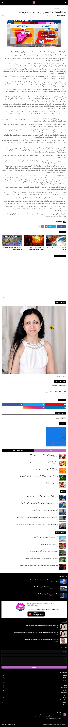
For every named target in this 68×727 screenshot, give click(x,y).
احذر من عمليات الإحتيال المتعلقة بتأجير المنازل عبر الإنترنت (44, 551)
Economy (34, 682)
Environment (56, 8)
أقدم (3, 297)
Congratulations (18, 450)
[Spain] (50, 392)
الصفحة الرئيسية (63, 8)
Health (50, 450)
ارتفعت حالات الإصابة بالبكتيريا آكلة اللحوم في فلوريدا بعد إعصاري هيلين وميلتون (39, 476)
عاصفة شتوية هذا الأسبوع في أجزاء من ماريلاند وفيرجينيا (45, 537)
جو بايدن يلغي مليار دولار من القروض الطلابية (48, 593)
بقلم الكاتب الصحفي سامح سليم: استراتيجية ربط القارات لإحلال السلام (42, 639)
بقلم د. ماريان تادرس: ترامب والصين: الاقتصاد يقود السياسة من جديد (42, 625)
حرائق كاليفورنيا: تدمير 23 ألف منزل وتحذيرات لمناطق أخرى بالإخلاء (35, 248)
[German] (55, 392)
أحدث (64, 297)
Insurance (34, 702)
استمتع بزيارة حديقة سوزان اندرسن (49, 544)
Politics (34, 678)
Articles (34, 697)
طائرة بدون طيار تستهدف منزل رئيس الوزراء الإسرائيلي (45, 510)
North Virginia (34, 695)
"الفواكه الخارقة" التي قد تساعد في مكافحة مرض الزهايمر (44, 462)
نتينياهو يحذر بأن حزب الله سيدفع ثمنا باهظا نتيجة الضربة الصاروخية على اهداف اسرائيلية (37, 524)
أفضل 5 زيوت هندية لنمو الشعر (51, 483)
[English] (64, 392)
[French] (59, 392)
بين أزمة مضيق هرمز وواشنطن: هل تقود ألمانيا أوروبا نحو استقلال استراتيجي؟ (39, 503)
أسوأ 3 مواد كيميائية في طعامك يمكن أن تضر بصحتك (45, 469)
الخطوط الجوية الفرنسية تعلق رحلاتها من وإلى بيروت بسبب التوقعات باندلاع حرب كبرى (37, 517)
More (47, 392)
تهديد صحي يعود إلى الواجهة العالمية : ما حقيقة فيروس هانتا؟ (44, 455)
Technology (34, 692)
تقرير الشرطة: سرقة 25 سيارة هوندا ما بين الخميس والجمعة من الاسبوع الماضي (39, 565)
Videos (34, 704)
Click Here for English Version (59, 385)
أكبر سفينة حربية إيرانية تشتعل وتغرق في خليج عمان (46, 586)
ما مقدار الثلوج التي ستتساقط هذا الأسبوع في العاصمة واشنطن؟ (12, 248)
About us (4, 724)
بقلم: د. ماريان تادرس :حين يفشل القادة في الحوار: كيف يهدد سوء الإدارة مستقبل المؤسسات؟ (36, 632)
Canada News (34, 700)
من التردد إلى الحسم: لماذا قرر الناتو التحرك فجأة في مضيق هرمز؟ (42, 496)
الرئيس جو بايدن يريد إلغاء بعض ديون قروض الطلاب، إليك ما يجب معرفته (41, 579)
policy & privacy (11, 724)
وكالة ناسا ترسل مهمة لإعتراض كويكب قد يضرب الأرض (56, 248)
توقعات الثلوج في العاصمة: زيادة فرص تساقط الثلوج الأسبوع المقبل (42, 558)
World (34, 685)
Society (34, 680)
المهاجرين (34, 690)
